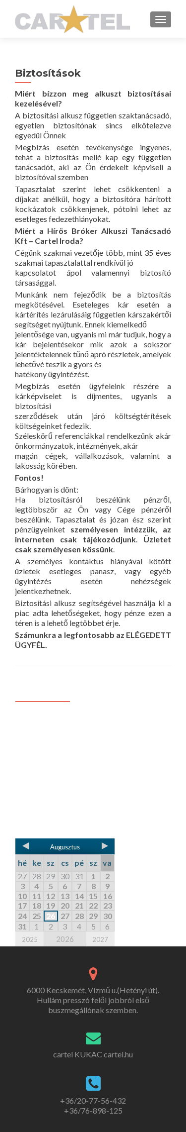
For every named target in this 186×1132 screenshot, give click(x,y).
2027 (100, 939)
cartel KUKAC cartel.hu (93, 1054)
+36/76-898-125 (93, 1110)
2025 (30, 939)
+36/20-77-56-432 (93, 1100)
